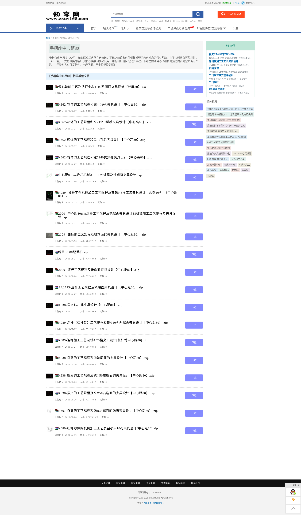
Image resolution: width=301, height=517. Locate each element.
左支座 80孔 (230, 164)
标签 (48, 38)
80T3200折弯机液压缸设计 (220, 142)
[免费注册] (227, 3)
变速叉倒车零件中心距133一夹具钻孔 (226, 125)
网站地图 (135, 483)
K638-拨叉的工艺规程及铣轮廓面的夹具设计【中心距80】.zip (103, 358)
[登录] (237, 3)
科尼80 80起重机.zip (73, 252)
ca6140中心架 (238, 159)
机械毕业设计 (128, 21)
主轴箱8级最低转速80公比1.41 (222, 131)
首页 (94, 28)
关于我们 (105, 483)
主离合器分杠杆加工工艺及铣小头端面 (226, 136)
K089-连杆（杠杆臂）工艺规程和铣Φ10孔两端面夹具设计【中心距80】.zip (113, 322)
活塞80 (245, 170)
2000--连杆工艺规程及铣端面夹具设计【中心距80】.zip (98, 269)
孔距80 (210, 175)
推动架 (168, 21)
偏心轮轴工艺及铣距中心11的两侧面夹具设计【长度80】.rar (102, 87)
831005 (176, 21)
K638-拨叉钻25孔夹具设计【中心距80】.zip (90, 305)
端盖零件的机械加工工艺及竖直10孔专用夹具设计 (230, 115)
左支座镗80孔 (214, 164)
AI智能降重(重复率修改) (211, 28)
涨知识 (125, 28)
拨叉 (200, 21)
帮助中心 (250, 3)
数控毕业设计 (142, 21)
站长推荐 (108, 28)
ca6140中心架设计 (242, 153)
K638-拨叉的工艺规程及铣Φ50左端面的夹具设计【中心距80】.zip (106, 375)
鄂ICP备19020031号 (153, 503)
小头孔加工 (244, 164)
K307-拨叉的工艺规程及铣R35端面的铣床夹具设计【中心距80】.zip (108, 410)
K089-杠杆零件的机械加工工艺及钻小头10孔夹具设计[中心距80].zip (108, 428)
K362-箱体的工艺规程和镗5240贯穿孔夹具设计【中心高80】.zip (105, 157)
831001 (185, 21)
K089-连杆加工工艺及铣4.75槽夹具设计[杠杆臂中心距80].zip (103, 340)
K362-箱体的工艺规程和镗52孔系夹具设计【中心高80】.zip (102, 140)
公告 (235, 28)
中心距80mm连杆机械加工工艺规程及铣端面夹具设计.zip (100, 175)
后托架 (193, 21)
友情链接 (165, 483)
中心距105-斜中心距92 (218, 148)
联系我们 (195, 483)
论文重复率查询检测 (148, 28)
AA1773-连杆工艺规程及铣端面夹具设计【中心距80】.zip (100, 287)
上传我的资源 (233, 14)
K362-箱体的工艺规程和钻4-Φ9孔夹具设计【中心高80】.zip (102, 104)
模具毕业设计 (157, 21)
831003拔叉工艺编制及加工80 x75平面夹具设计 (230, 109)
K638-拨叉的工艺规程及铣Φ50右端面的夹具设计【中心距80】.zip (106, 393)
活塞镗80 (224, 170)
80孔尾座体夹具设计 (217, 159)
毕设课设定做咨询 (179, 28)
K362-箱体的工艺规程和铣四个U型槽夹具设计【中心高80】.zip (104, 122)
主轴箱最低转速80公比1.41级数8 (223, 120)
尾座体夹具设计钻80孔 (218, 153)
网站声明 (120, 483)
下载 (194, 89)
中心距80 (212, 170)
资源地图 (150, 483)
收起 (295, 485)
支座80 (235, 170)
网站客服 (180, 483)
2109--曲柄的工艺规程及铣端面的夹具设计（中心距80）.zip (102, 234)
